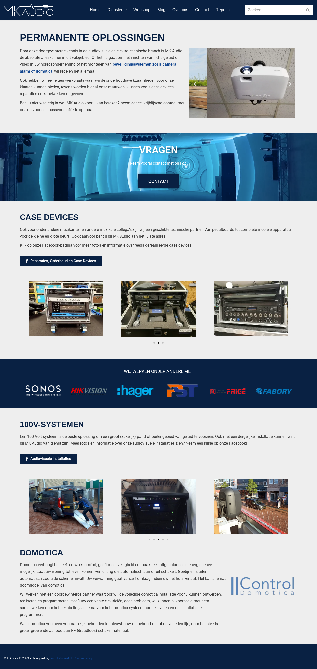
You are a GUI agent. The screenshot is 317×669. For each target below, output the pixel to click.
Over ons (180, 10)
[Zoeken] (307, 10)
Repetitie (224, 10)
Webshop (141, 10)
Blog (161, 10)
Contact (202, 10)
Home (95, 10)
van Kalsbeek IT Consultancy (71, 658)
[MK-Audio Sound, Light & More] (28, 10)
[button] (126, 10)
